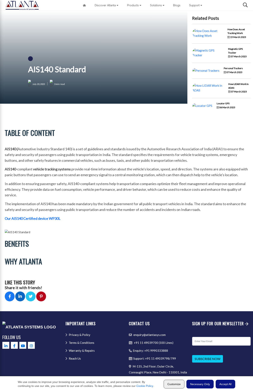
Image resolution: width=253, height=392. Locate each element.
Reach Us (74, 358)
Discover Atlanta (106, 5)
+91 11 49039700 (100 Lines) (153, 342)
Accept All (225, 384)
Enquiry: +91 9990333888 (150, 350)
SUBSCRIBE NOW (207, 359)
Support (194, 5)
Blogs (176, 5)
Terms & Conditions (81, 342)
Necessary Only (200, 384)
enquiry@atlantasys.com (149, 335)
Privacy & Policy (79, 335)
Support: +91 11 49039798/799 (154, 358)
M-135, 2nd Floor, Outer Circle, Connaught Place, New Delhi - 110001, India (158, 369)
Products (133, 5)
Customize (174, 384)
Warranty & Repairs (81, 350)
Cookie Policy (144, 385)
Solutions (156, 5)
